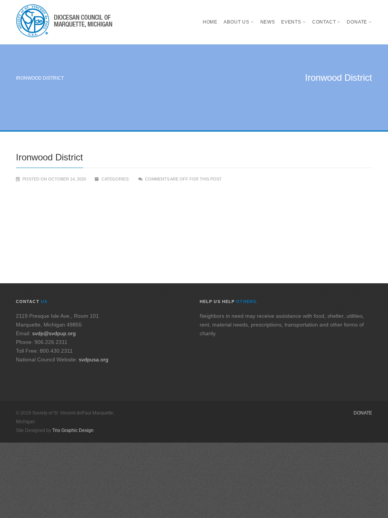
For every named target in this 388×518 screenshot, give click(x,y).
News (267, 22)
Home (210, 22)
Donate (357, 22)
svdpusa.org (93, 359)
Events (291, 22)
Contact (324, 22)
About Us (236, 22)
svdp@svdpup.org (54, 333)
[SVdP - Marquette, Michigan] (64, 22)
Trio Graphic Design (73, 430)
